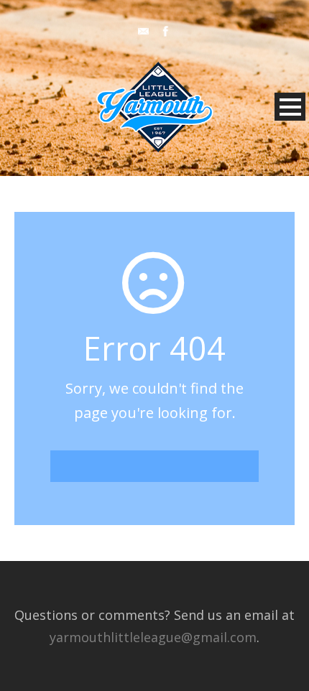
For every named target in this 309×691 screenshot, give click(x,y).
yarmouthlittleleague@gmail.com (153, 637)
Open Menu (290, 107)
